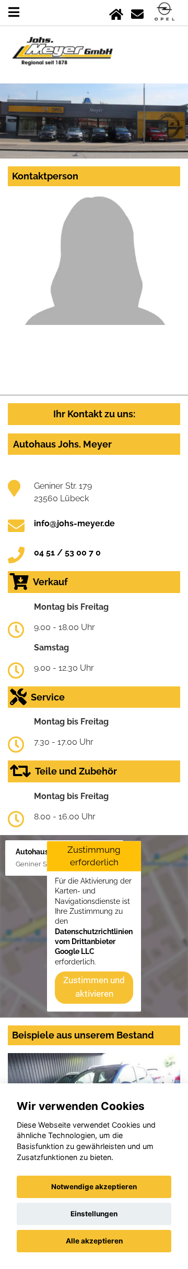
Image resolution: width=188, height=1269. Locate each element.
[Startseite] (116, 12)
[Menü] (13, 12)
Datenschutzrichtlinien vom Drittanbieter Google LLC (94, 941)
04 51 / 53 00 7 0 (67, 553)
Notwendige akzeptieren (94, 1186)
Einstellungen (94, 1214)
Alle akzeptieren (94, 1241)
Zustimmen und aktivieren (94, 987)
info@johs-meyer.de (74, 523)
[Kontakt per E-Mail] (137, 12)
